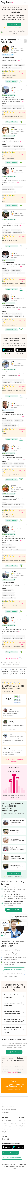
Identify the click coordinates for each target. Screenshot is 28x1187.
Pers (20, 1129)
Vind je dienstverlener (14, 24)
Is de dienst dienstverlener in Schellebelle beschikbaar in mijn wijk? (12, 1030)
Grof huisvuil (18, 662)
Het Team (22, 1123)
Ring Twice (3, 662)
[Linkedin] (5, 1139)
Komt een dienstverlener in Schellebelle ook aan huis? (12, 1012)
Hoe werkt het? (6, 1120)
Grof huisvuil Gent (6, 1066)
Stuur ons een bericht (14, 1090)
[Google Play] (8, 350)
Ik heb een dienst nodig (10, 1153)
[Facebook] (2, 1139)
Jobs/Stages (22, 1126)
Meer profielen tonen (12, 658)
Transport (10, 662)
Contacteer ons (6, 1129)
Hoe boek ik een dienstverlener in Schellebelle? (13, 996)
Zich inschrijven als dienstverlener (14, 969)
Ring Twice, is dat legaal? (9, 1126)
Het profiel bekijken (12, 81)
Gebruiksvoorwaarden (10, 1166)
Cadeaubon (5, 1112)
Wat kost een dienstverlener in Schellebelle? (13, 1004)
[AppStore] (20, 350)
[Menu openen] (25, 2)
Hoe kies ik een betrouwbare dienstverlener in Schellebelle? (13, 1020)
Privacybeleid (20, 1166)
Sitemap (14, 1168)
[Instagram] (8, 1139)
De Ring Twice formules (9, 1123)
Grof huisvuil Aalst (19, 1066)
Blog (3, 1104)
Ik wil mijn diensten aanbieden (12, 1157)
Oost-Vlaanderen (7, 664)
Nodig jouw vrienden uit (9, 1109)
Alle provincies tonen (12, 1072)
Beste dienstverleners (8, 1107)
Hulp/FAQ (4, 1132)
